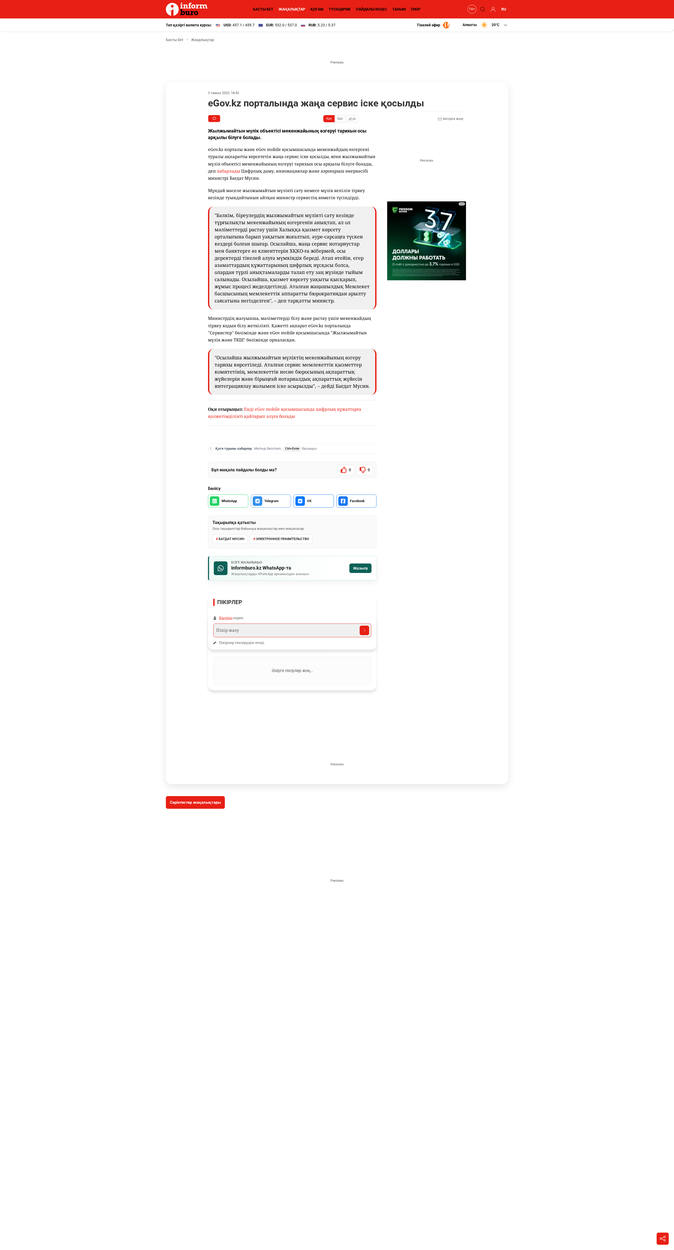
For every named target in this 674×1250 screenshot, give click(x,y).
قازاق (352, 118)
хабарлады (228, 171)
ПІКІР (415, 9)
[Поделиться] (663, 1239)
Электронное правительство (282, 539)
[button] (485, 25)
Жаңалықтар (202, 40)
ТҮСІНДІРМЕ (340, 9)
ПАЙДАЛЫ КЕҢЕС (371, 9)
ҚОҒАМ (316, 9)
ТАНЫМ (399, 9)
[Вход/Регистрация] (492, 9)
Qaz (340, 118)
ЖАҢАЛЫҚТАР (292, 9)
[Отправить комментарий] (364, 630)
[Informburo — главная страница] (188, 9)
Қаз (329, 118)
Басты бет (175, 40)
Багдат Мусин (231, 539)
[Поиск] (482, 9)
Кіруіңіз (225, 617)
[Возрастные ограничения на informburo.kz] (471, 9)
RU (503, 9)
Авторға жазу (452, 119)
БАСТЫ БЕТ (263, 9)
